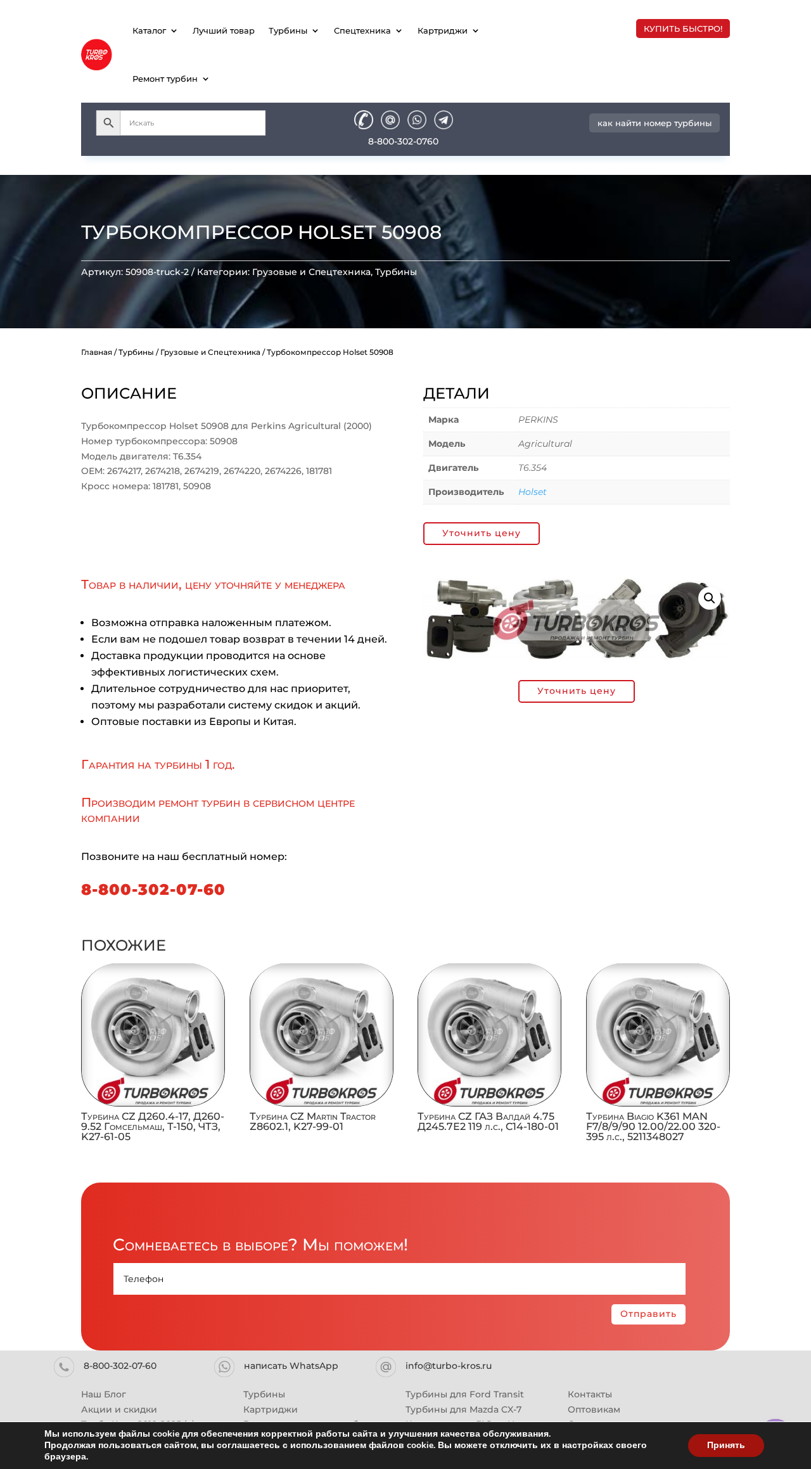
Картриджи (443, 30)
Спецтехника (362, 30)
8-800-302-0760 (403, 141)
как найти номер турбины (654, 123)
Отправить (648, 1313)
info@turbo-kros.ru (449, 1365)
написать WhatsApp (291, 1365)
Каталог (149, 30)
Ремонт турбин (165, 79)
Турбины (288, 30)
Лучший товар (224, 30)
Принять (726, 1445)
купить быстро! (683, 28)
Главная (96, 352)
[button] (709, 598)
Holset (532, 491)
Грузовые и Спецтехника (311, 272)
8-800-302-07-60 (153, 889)
